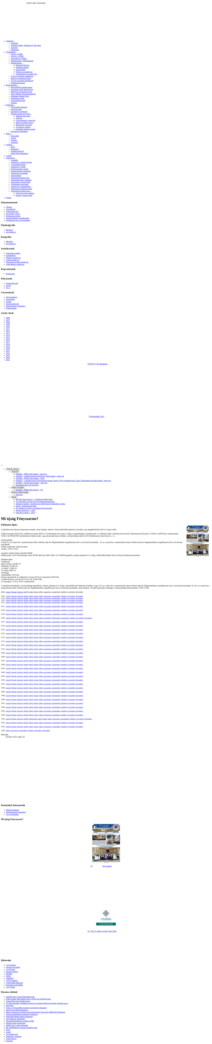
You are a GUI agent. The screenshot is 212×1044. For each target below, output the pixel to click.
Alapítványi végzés (18, 167)
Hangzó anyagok (18, 487)
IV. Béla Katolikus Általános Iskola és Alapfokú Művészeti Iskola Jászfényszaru (37, 1003)
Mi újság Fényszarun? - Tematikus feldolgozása (34, 499)
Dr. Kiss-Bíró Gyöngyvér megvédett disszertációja (35, 502)
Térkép (8, 302)
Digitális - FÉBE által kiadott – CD (29, 490)
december (79, 596)
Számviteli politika (13, 253)
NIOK (8, 976)
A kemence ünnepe (23, 127)
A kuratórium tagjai (18, 165)
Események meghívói (19, 112)
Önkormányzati (12, 283)
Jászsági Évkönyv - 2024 (25, 513)
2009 (8, 324)
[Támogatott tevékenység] (31, 191)
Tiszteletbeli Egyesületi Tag (26, 74)
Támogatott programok (20, 184)
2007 (8, 320)
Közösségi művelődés (14, 985)
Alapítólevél (10, 209)
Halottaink (15, 50)
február (14, 592)
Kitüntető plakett (22, 67)
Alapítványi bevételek (19, 173)
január (8, 592)
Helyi (13, 147)
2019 (8, 346)
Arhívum (19, 495)
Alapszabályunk (12, 211)
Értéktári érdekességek (20, 492)
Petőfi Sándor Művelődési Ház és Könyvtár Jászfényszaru (28, 999)
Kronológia (10, 299)
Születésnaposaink (18, 83)
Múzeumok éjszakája (24, 125)
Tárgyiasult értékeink (19, 107)
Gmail (8, 1032)
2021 (8, 351)
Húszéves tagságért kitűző (21, 78)
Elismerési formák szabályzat (17, 262)
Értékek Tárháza (13, 469)
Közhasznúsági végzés (19, 169)
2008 (8, 318)
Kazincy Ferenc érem (24, 195)
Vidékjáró (9, 978)
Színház (9, 145)
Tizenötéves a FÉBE (19, 59)
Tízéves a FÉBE (17, 56)
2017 (8, 342)
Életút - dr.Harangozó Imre (26, 506)
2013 (8, 333)
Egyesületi (15, 136)
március (20, 592)
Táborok (19, 118)
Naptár (8, 198)
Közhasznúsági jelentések (21, 171)
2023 (8, 355)
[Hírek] (11, 134)
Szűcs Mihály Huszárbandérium (23, 94)
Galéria (9, 156)
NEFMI (9, 974)
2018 (8, 344)
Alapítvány (10, 158)
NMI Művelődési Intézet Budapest (19, 1017)
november (71, 596)
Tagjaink (14, 48)
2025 (8, 360)
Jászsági (14, 140)
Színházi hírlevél (17, 151)
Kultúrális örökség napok (25, 129)
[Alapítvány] (15, 158)
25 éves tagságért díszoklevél (22, 81)
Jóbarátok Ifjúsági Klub (20, 96)
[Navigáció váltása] (2, 465)
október (64, 596)
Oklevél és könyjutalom (25, 193)
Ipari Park (9, 1006)
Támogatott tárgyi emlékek (21, 180)
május (31, 596)
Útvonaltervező (12, 1034)
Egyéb (8, 286)
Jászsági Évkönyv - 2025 (25, 510)
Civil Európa (11, 965)
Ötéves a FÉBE (17, 54)
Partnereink (10, 274)
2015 (8, 338)
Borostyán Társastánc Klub (21, 92)
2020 (8, 349)
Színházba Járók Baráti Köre (22, 90)
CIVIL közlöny (12, 981)
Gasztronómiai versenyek (25, 120)
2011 (8, 329)
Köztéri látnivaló (12, 304)
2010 (8, 327)
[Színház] (13, 145)
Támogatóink (16, 176)
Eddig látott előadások (19, 154)
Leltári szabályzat (12, 260)
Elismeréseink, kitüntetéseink (22, 61)
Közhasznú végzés (13, 216)
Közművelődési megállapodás (17, 218)
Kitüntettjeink (16, 63)
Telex (8, 1030)
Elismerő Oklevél (22, 65)
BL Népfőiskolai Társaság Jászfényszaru (21, 1028)
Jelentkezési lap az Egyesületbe (18, 220)
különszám (56, 618)
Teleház (14, 103)
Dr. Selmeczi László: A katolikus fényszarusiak (34, 508)
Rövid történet (11, 297)
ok (62, 684)
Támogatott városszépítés (20, 182)
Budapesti (15, 149)
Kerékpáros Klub (17, 98)
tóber (65, 684)
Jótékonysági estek (23, 116)
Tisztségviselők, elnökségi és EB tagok (26, 45)
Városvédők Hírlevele (14, 983)
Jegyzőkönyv (11, 232)
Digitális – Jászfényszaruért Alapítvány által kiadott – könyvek (40, 476)
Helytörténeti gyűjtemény (16, 306)
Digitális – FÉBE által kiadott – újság (30, 478)
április (26, 596)
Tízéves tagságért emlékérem (22, 76)
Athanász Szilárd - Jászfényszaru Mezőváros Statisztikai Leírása (40, 504)
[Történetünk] (16, 52)
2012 (8, 331)
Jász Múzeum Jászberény (15, 1019)
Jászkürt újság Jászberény (16, 1023)
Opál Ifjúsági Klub (18, 101)
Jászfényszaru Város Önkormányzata (20, 997)
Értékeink (9, 105)
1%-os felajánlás (12, 814)
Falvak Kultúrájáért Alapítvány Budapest (22, 1014)
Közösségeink (11, 85)
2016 (8, 340)
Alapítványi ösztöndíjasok (21, 187)
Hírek (8, 134)
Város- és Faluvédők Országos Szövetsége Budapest (26, 1008)
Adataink (9, 41)
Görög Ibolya (11, 1039)
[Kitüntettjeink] (22, 63)
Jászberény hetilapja (13, 1036)
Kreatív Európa (12, 972)
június (36, 596)
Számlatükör (11, 256)
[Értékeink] (14, 105)
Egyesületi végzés (13, 214)
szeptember (56, 596)
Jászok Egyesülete (13, 967)
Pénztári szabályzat (13, 258)
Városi (13, 138)
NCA (8, 288)
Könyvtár (15, 472)
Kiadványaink (16, 109)
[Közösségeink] (18, 85)
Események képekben (19, 131)
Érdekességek (11, 308)
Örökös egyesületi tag (24, 72)
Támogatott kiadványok (20, 178)
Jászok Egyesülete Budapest (17, 1010)
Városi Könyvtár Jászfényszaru (18, 1001)
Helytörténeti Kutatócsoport (21, 87)
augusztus (47, 596)
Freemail (9, 1041)
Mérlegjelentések (12, 810)
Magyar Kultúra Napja (24, 123)
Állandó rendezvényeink (20, 114)
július (41, 596)
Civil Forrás (10, 969)
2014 (8, 335)
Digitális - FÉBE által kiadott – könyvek (31, 474)
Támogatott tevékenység (20, 191)
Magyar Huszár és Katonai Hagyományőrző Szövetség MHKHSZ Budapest (35, 1012)
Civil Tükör (10, 987)
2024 (8, 357)
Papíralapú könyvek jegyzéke (27, 485)
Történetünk (10, 52)
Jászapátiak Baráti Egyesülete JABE (20, 1021)
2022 (8, 353)
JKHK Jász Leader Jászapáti (17, 1025)
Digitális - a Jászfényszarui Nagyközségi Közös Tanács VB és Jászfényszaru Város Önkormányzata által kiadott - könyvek (63, 481)
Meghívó (9, 230)
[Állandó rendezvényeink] (31, 114)
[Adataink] (14, 41)
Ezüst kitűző (20, 70)
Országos (14, 142)
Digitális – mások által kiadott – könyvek (31, 483)
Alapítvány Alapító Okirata (21, 162)
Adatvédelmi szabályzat (15, 264)
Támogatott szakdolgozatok (21, 189)
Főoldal (9, 207)
